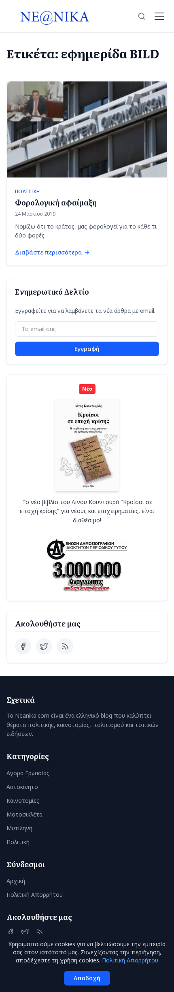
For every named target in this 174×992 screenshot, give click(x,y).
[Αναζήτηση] (142, 16)
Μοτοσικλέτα (24, 814)
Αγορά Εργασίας (27, 773)
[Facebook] (23, 646)
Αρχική (15, 881)
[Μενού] (159, 16)
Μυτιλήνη (19, 828)
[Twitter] (44, 646)
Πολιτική (18, 842)
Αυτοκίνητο (22, 787)
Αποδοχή (87, 978)
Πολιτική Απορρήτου (34, 894)
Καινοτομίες (22, 800)
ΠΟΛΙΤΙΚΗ (27, 191)
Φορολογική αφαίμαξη (56, 202)
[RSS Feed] (65, 646)
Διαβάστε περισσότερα (48, 252)
